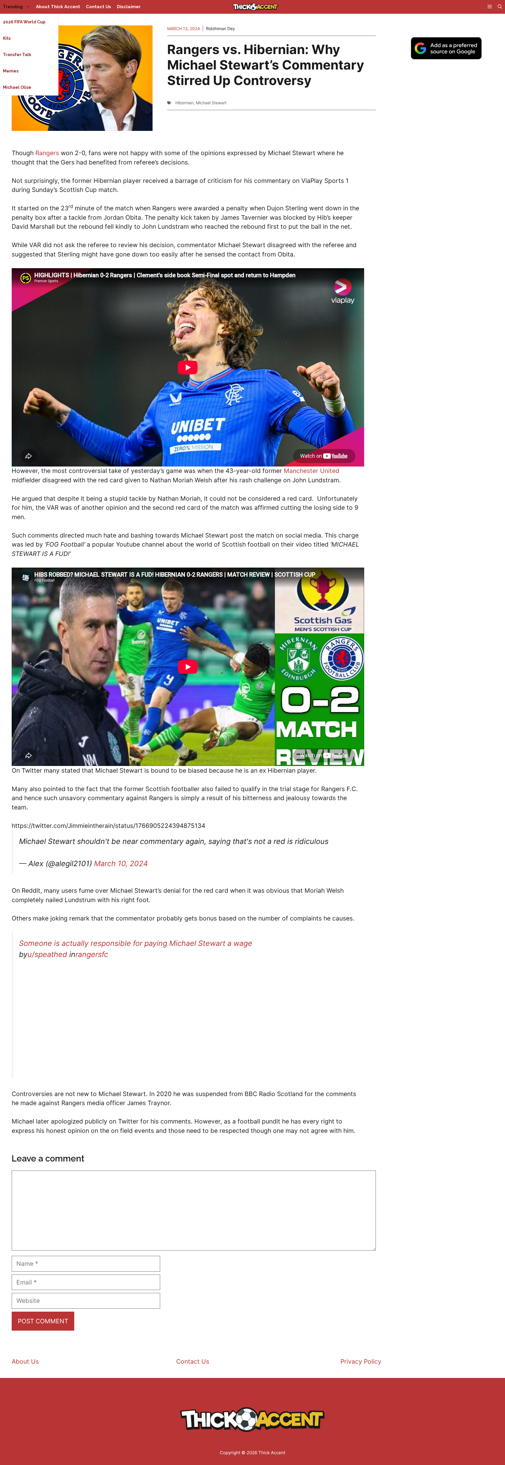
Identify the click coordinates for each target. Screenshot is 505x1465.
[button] (500, 7)
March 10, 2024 (121, 863)
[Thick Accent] (255, 7)
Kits (7, 38)
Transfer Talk (17, 54)
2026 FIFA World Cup (24, 22)
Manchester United (311, 470)
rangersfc (91, 954)
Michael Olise (17, 87)
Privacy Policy (360, 1361)
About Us (25, 1361)
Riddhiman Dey (220, 28)
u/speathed (47, 954)
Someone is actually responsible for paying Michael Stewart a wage (135, 943)
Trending (13, 6)
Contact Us (98, 6)
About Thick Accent (58, 6)
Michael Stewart (211, 102)
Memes (10, 71)
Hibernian (184, 102)
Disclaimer (129, 6)
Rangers (47, 153)
